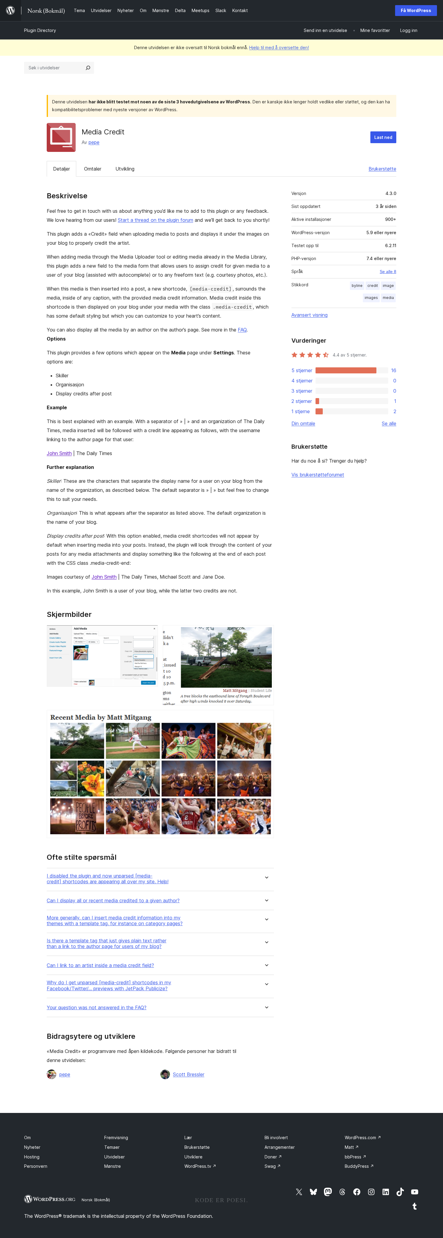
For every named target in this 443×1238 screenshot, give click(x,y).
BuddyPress (359, 1166)
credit (372, 285)
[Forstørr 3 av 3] (266, 718)
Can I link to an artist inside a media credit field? (100, 965)
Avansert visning (309, 315)
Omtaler (92, 169)
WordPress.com (363, 1137)
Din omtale (303, 423)
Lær (188, 1137)
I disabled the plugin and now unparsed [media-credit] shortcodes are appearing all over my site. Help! (107, 879)
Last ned (383, 137)
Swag (273, 1166)
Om (27, 1137)
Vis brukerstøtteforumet (317, 475)
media (388, 297)
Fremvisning (116, 1137)
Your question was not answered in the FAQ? (96, 1007)
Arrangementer (280, 1147)
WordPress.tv (200, 1166)
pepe (94, 142)
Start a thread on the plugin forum (155, 220)
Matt (352, 1147)
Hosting (31, 1156)
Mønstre (112, 1166)
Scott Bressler (188, 1074)
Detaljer (61, 169)
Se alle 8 (388, 271)
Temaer (112, 1147)
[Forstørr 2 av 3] (266, 633)
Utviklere (193, 1156)
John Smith (59, 453)
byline (357, 285)
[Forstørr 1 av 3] (150, 633)
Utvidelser (114, 1156)
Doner (273, 1156)
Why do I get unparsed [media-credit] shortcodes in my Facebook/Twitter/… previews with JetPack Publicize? (109, 985)
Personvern (35, 1166)
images (371, 297)
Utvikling (124, 169)
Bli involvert (276, 1137)
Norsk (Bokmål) (96, 1199)
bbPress (355, 1156)
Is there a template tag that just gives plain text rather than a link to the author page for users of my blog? (106, 943)
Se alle (389, 423)
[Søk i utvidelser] (88, 68)
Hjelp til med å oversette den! (279, 47)
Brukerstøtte (382, 169)
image (388, 285)
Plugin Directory (40, 30)
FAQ (242, 330)
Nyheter (32, 1147)
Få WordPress (416, 10)
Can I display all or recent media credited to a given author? (113, 900)
